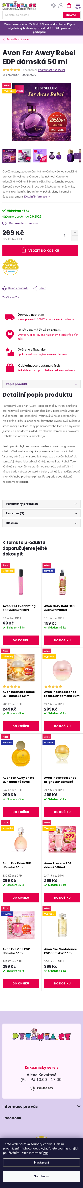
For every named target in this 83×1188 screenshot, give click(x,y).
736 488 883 (45, 1088)
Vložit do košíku (43, 250)
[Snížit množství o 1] (75, 238)
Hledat (71, 15)
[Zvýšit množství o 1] (75, 232)
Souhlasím (41, 1176)
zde (45, 1153)
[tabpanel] (21, 605)
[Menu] (77, 5)
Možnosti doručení (23, 223)
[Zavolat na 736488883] (53, 5)
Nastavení (41, 1162)
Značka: (11, 297)
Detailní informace (35, 197)
